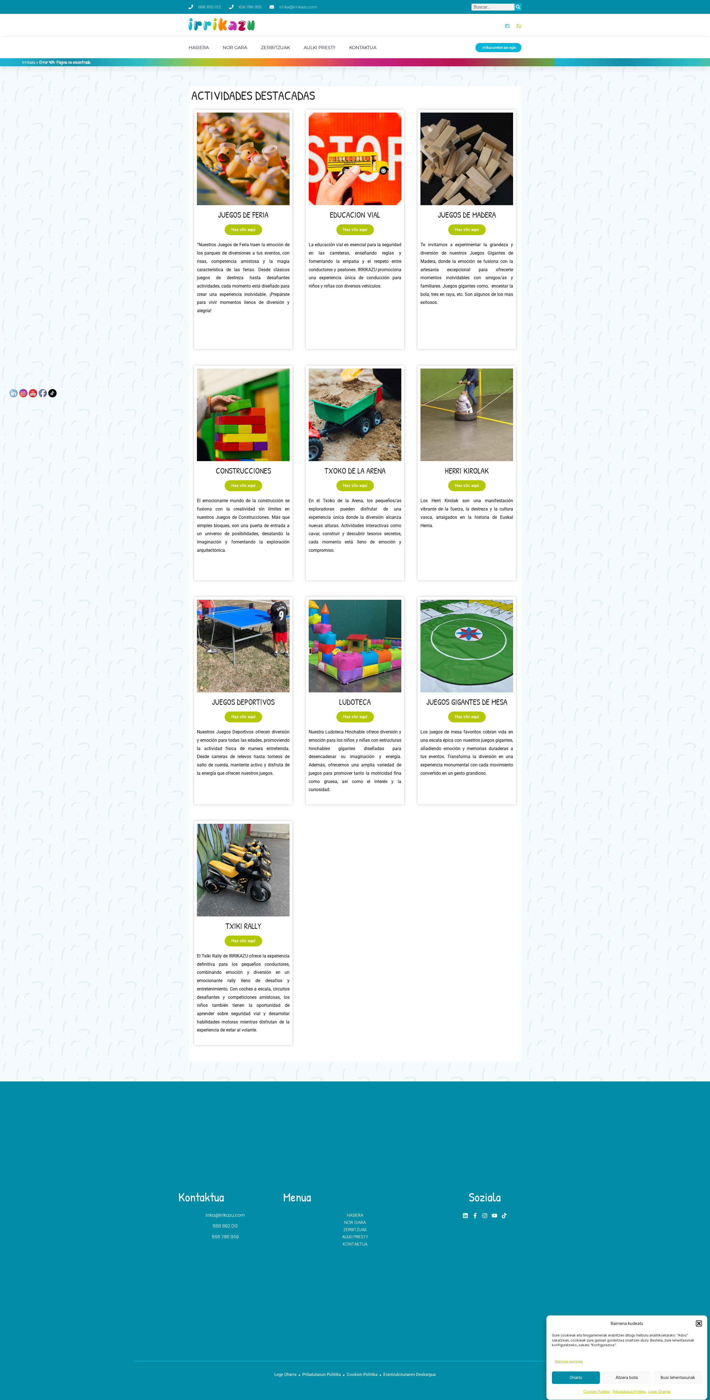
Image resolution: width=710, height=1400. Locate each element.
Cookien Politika (596, 1392)
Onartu (576, 1377)
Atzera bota (627, 1377)
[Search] (517, 7)
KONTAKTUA (362, 47)
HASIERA (199, 47)
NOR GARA (235, 47)
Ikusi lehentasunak (677, 1377)
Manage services (569, 1362)
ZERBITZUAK (275, 47)
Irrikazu (28, 62)
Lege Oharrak (659, 1392)
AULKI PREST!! (319, 47)
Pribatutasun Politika (629, 1392)
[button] (699, 1323)
